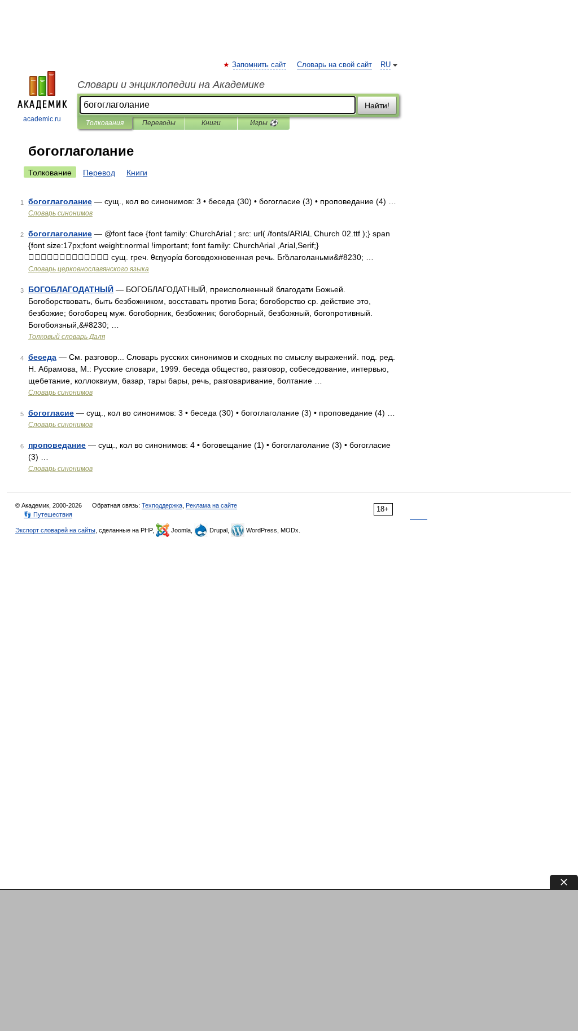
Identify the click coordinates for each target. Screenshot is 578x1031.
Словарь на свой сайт (334, 65)
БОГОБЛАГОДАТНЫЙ (70, 289)
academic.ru (42, 119)
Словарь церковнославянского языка (88, 269)
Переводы (159, 123)
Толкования (105, 123)
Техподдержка (162, 505)
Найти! (377, 105)
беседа (42, 357)
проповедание (57, 445)
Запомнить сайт (259, 65)
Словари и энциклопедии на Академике (171, 84)
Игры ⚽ (264, 123)
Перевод (99, 172)
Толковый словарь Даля (66, 337)
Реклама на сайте (211, 505)
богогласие (51, 412)
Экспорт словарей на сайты (55, 530)
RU (385, 65)
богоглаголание (60, 201)
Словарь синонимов (60, 213)
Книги (211, 123)
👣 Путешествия (48, 514)
